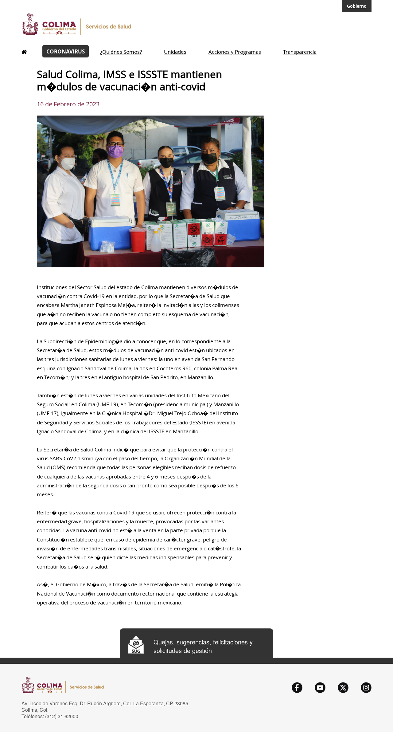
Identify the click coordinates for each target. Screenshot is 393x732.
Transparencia (300, 51)
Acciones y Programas (234, 51)
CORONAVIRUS (65, 51)
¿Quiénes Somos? (121, 51)
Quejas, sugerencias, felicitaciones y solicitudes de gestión (203, 646)
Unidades (175, 51)
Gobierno (357, 6)
